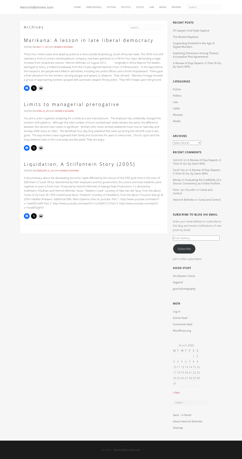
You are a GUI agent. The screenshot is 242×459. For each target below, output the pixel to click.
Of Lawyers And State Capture (191, 30)
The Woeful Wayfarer (186, 37)
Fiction (111, 7)
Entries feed (180, 318)
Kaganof (178, 282)
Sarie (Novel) (94, 7)
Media (162, 7)
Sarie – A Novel (182, 415)
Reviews (176, 7)
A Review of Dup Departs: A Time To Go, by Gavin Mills (197, 161)
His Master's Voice (184, 276)
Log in (176, 311)
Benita (177, 180)
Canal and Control (210, 199)
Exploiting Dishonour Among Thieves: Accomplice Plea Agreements (196, 54)
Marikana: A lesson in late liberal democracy (89, 40)
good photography (184, 288)
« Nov (176, 392)
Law (151, 7)
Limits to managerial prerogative (72, 104)
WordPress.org (182, 330)
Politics (126, 7)
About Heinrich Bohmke (187, 421)
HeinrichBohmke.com (37, 7)
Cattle (140, 7)
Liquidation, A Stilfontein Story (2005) (79, 164)
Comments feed (182, 324)
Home (77, 7)
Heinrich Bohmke (63, 46)
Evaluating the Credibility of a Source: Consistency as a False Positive (197, 181)
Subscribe (184, 249)
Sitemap (178, 427)
